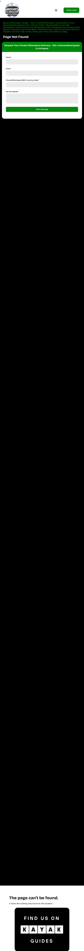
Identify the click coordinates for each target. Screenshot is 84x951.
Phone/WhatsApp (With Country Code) (22, 80)
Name (8, 57)
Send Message (42, 109)
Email (8, 69)
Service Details (12, 92)
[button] (56, 10)
